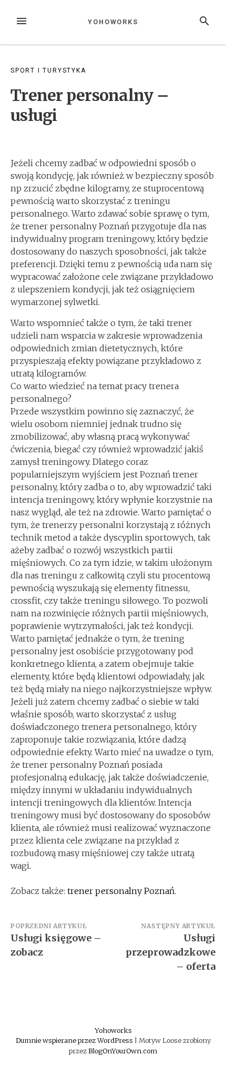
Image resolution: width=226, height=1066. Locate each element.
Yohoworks (113, 22)
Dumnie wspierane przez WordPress (75, 1040)
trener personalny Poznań (120, 891)
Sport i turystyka (48, 70)
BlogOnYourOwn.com (122, 1051)
